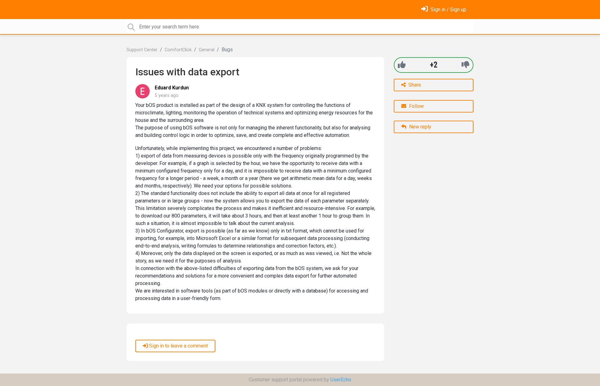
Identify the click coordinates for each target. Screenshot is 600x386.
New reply (419, 127)
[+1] (402, 64)
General (206, 50)
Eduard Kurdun (172, 88)
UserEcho (340, 380)
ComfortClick (178, 50)
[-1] (465, 64)
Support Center (142, 50)
